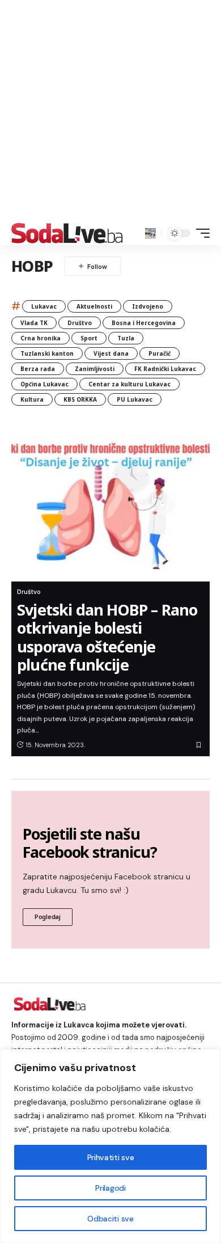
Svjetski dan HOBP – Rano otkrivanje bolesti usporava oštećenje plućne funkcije (107, 637)
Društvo (79, 323)
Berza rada (37, 369)
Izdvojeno (147, 306)
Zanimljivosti (94, 369)
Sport (88, 338)
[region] (110, 1146)
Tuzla (125, 338)
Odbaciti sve (110, 1218)
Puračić (159, 353)
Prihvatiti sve (110, 1157)
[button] (150, 233)
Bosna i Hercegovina (144, 323)
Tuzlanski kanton (47, 353)
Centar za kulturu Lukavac (129, 384)
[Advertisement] (110, 110)
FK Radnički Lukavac (165, 369)
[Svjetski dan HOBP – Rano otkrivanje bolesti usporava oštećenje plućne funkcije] (110, 502)
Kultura (32, 399)
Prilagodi (110, 1188)
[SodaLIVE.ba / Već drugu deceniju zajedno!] (67, 233)
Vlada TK (34, 323)
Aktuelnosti (94, 306)
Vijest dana (111, 353)
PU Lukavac (134, 399)
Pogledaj (48, 916)
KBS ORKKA (80, 399)
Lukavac (44, 306)
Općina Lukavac (44, 384)
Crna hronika (40, 338)
